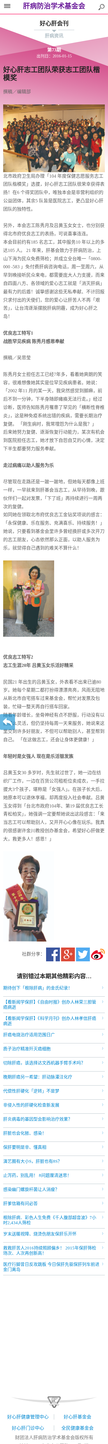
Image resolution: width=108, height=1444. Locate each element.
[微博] (98, 954)
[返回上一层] (7, 722)
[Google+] (68, 954)
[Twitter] (83, 954)
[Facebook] (53, 954)
